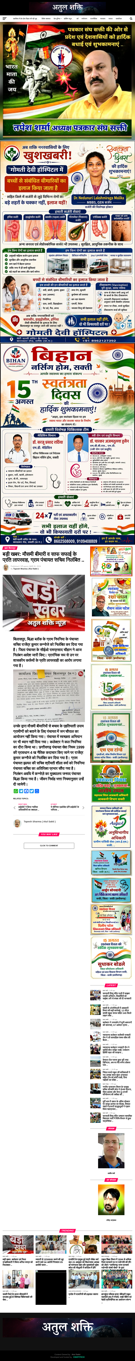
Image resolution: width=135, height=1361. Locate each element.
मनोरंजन (84, 19)
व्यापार (111, 19)
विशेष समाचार (46, 19)
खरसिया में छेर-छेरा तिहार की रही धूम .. (25, 19)
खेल (58, 26)
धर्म (77, 19)
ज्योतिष (75, 26)
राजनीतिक (93, 19)
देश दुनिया (57, 19)
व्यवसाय (102, 19)
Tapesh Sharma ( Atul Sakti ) (26, 569)
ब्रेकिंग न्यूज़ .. (68, 19)
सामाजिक (119, 19)
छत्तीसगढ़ (66, 26)
